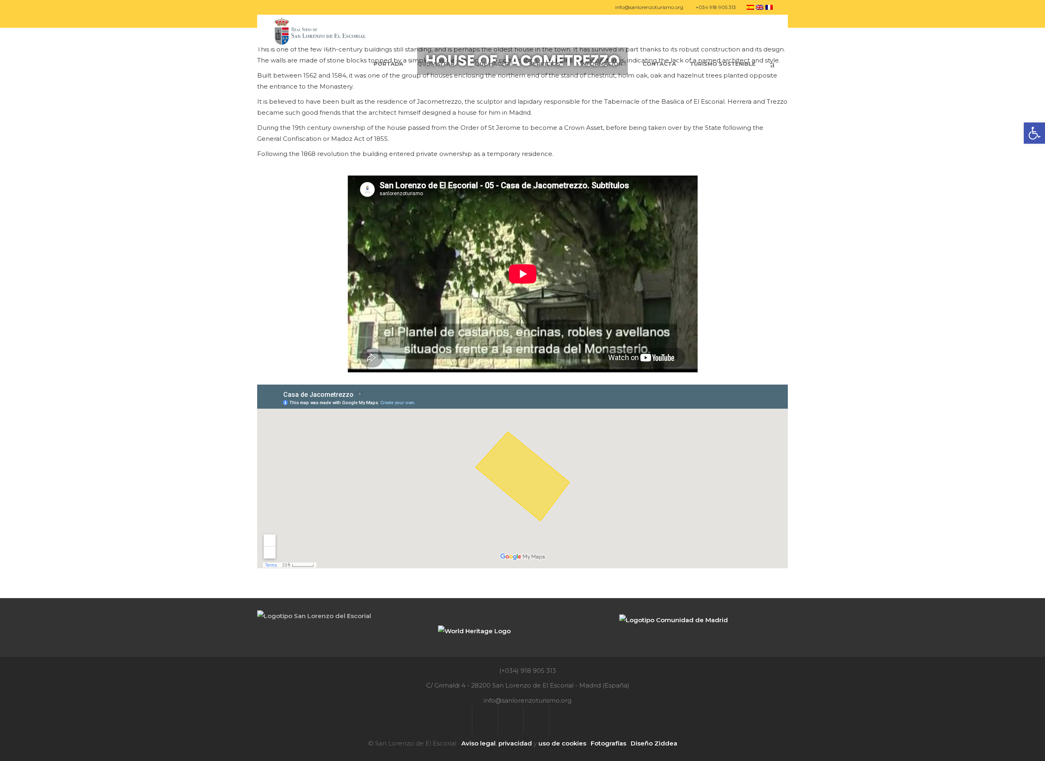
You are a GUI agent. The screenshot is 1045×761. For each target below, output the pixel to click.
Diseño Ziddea (654, 743)
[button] (1034, 133)
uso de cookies (562, 743)
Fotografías (608, 743)
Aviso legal (478, 743)
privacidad (515, 743)
